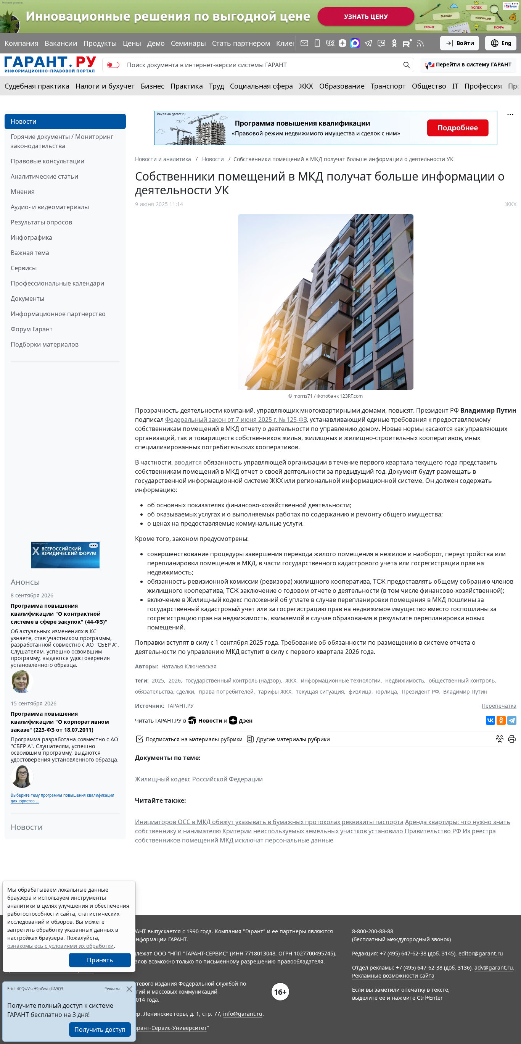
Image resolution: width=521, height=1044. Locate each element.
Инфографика (31, 237)
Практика (186, 85)
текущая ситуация (320, 691)
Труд (216, 85)
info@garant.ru (242, 1013)
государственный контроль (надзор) (233, 680)
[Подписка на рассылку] (304, 43)
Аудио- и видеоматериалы (50, 207)
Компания (22, 43)
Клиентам (292, 43)
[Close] (129, 989)
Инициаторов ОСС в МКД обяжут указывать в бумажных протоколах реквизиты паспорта (269, 822)
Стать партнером (241, 43)
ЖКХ (306, 85)
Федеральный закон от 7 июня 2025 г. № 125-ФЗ (236, 419)
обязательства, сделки (164, 691)
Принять (100, 960)
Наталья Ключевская (189, 666)
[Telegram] (511, 720)
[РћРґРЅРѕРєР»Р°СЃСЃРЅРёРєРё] (501, 720)
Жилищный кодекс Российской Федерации (199, 779)
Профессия (483, 85)
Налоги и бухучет (105, 85)
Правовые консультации (47, 161)
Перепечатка (499, 705)
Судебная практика (37, 85)
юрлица (386, 691)
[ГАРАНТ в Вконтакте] (330, 43)
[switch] (113, 65)
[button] (468, 65)
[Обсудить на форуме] (499, 739)
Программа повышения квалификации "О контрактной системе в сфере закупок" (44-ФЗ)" (59, 613)
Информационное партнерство (58, 314)
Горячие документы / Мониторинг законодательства (62, 141)
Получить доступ (99, 1029)
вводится (188, 462)
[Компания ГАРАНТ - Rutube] (407, 43)
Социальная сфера (261, 85)
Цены (132, 43)
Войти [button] (465, 43)
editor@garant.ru (480, 953)
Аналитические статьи (44, 176)
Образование (342, 85)
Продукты (100, 43)
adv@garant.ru (493, 967)
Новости (23, 121)
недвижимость (404, 680)
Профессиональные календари (57, 283)
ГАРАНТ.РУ (180, 705)
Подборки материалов (45, 344)
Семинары (188, 43)
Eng (506, 43)
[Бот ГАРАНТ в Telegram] (381, 43)
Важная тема (30, 252)
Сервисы (24, 268)
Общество (429, 85)
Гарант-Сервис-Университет (169, 1027)
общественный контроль (462, 680)
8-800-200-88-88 (372, 931)
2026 (175, 680)
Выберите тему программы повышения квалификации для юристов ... (62, 798)
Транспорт (388, 85)
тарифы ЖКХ (274, 691)
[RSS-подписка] (420, 43)
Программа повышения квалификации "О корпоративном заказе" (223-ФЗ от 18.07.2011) (60, 721)
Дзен (245, 720)
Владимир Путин (465, 691)
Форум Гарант (32, 329)
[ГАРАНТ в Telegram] (368, 43)
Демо (156, 43)
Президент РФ (420, 691)
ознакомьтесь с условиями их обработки (60, 945)
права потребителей (226, 691)
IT (455, 85)
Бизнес (152, 85)
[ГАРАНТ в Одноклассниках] (394, 43)
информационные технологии (341, 680)
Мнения (23, 191)
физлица (360, 691)
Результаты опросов (41, 222)
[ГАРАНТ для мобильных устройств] (317, 43)
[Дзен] (342, 43)
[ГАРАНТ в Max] (355, 43)
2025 (158, 680)
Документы (27, 298)
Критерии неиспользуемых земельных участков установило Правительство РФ (341, 831)
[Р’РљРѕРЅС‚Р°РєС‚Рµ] (490, 720)
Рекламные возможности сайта (393, 975)
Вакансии (61, 43)
